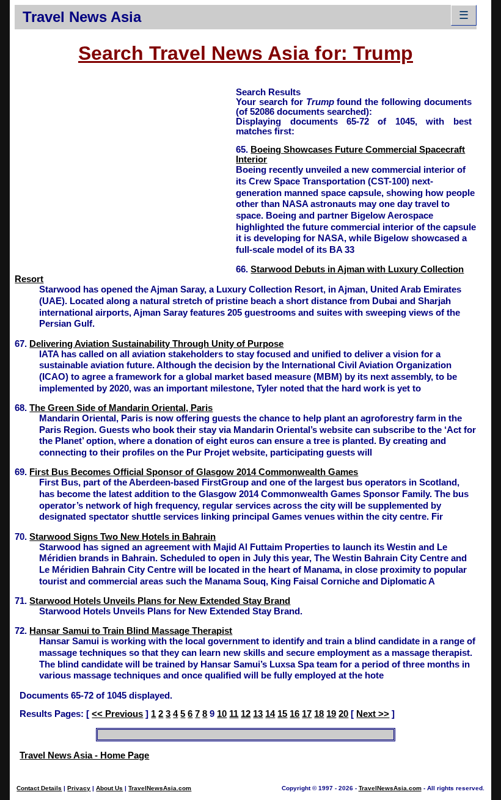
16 (294, 714)
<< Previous (117, 714)
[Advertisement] (125, 171)
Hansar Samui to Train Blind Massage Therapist (130, 631)
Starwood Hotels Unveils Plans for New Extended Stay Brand (159, 601)
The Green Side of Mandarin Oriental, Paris (121, 408)
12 (245, 714)
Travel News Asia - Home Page (84, 755)
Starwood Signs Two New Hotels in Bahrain (122, 537)
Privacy (78, 788)
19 (331, 714)
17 (307, 714)
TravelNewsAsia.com (159, 788)
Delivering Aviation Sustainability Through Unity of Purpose (156, 344)
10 (222, 714)
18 (319, 714)
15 (282, 714)
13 (258, 714)
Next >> (372, 714)
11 (233, 714)
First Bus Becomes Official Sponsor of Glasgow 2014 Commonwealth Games (193, 472)
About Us (109, 788)
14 (270, 714)
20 (343, 714)
